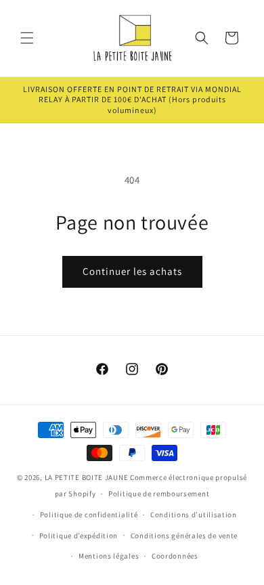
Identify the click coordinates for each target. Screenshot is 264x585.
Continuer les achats (132, 271)
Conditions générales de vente (184, 535)
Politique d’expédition (78, 535)
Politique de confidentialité (89, 514)
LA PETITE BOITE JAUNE (87, 477)
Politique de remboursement (158, 493)
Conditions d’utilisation (193, 514)
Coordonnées (175, 556)
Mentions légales (109, 556)
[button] (27, 38)
